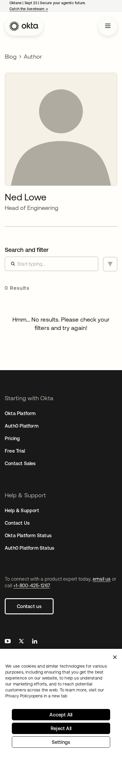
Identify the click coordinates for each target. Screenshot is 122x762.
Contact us (29, 606)
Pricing (12, 438)
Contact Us (17, 523)
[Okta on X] (21, 642)
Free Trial (15, 451)
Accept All (60, 714)
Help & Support (22, 510)
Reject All (61, 728)
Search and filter (27, 249)
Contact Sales (20, 463)
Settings (61, 742)
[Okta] (23, 26)
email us (102, 579)
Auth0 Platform (21, 425)
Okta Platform (20, 413)
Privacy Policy (36, 696)
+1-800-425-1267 (31, 585)
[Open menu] (107, 26)
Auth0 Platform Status (29, 548)
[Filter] (110, 264)
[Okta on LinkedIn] (35, 642)
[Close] (114, 657)
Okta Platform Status (28, 535)
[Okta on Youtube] (8, 642)
